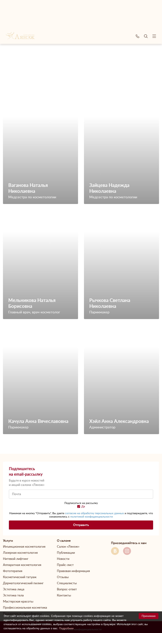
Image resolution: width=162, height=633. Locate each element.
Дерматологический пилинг (23, 583)
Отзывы (63, 577)
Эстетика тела (13, 595)
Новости (63, 558)
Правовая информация (73, 571)
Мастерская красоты (18, 601)
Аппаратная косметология (22, 565)
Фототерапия (12, 571)
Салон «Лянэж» (68, 546)
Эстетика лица (13, 589)
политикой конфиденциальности (91, 516)
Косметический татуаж (20, 577)
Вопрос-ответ (67, 589)
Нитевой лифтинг (15, 558)
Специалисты (67, 583)
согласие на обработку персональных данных (94, 513)
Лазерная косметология (20, 552)
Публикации (66, 552)
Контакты (64, 595)
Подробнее (66, 628)
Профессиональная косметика (25, 607)
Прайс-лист (65, 565)
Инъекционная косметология (24, 546)
